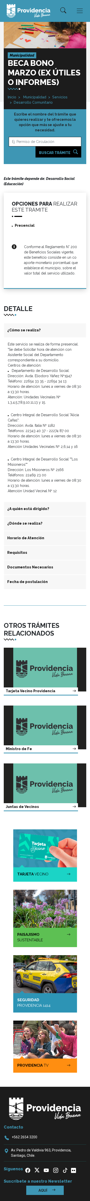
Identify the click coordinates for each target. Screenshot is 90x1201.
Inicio (12, 97)
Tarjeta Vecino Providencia (30, 691)
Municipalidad (34, 97)
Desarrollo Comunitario (33, 102)
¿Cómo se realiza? (24, 330)
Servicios (60, 97)
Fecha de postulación (27, 582)
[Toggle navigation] (79, 11)
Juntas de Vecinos (22, 807)
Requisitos (17, 553)
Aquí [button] (43, 1190)
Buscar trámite (55, 153)
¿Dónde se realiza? (24, 523)
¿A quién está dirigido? (28, 509)
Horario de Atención (25, 538)
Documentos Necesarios (30, 567)
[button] (63, 11)
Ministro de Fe (19, 749)
